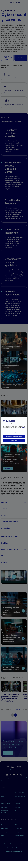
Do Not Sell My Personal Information (14, 436)
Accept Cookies (14, 440)
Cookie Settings (14, 432)
